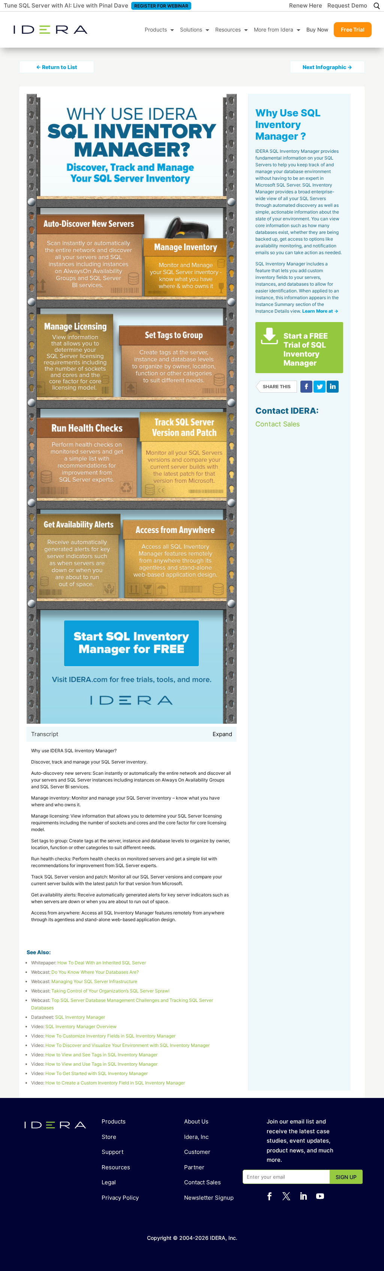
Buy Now (317, 29)
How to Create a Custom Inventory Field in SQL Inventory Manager (115, 1083)
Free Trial (352, 29)
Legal (109, 1182)
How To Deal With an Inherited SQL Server (101, 962)
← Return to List (56, 67)
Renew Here (305, 6)
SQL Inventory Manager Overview (81, 1026)
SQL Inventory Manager (80, 1017)
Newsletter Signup (209, 1197)
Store (109, 1136)
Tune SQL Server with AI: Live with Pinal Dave (66, 5)
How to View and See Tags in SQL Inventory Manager (101, 1054)
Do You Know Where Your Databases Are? (95, 972)
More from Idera (273, 29)
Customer (197, 1151)
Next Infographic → (327, 67)
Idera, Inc (196, 1136)
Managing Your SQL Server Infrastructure (94, 981)
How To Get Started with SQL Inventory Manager (96, 1073)
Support (112, 1151)
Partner (194, 1167)
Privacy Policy (120, 1197)
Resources (228, 29)
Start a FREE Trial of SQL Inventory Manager (306, 349)
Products (156, 29)
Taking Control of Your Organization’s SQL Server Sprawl (110, 991)
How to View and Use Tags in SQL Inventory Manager (101, 1064)
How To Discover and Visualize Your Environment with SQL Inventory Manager (127, 1045)
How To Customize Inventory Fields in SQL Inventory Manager (110, 1036)
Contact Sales (277, 424)
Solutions (191, 29)
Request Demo (347, 6)
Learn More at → (320, 311)
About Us (196, 1121)
